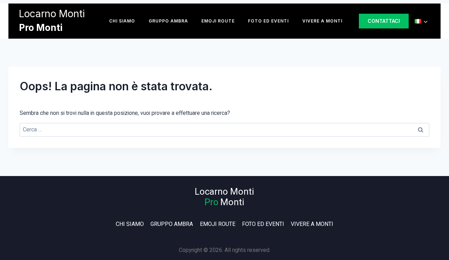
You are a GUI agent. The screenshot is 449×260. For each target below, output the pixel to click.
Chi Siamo (122, 21)
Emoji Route (218, 21)
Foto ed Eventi (268, 21)
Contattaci (384, 21)
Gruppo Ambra (168, 21)
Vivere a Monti (322, 21)
